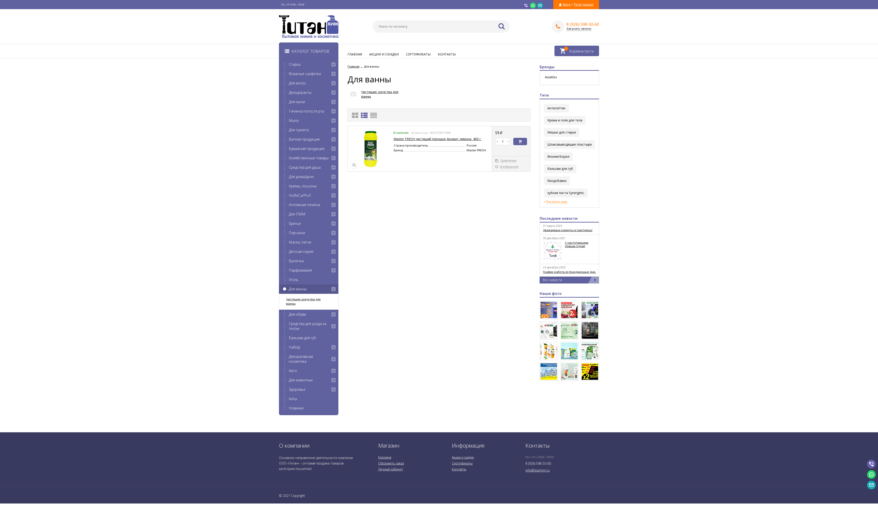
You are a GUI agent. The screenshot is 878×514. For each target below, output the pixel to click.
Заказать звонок (579, 29)
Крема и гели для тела (564, 120)
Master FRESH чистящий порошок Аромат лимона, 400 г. (437, 139)
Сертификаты (418, 54)
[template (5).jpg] (590, 330)
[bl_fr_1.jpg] (590, 371)
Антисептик (556, 108)
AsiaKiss (551, 77)
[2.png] (549, 330)
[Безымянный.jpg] (569, 371)
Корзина (384, 457)
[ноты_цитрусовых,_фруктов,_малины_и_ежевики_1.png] (569, 310)
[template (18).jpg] (549, 351)
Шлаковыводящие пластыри (569, 144)
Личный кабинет (390, 469)
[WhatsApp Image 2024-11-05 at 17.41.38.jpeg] (590, 310)
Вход (566, 4)
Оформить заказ (391, 463)
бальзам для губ (560, 168)
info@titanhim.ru (537, 470)
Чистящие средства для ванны (303, 301)
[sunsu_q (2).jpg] (549, 371)
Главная (355, 54)
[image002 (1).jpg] (569, 351)
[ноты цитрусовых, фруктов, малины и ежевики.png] (549, 310)
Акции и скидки (384, 54)
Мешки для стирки (561, 132)
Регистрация (583, 4)
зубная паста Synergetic (565, 193)
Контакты (447, 54)
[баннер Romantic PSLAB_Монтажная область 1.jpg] (590, 351)
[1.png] (569, 330)
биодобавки (556, 180)
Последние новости (559, 218)
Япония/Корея (558, 156)
